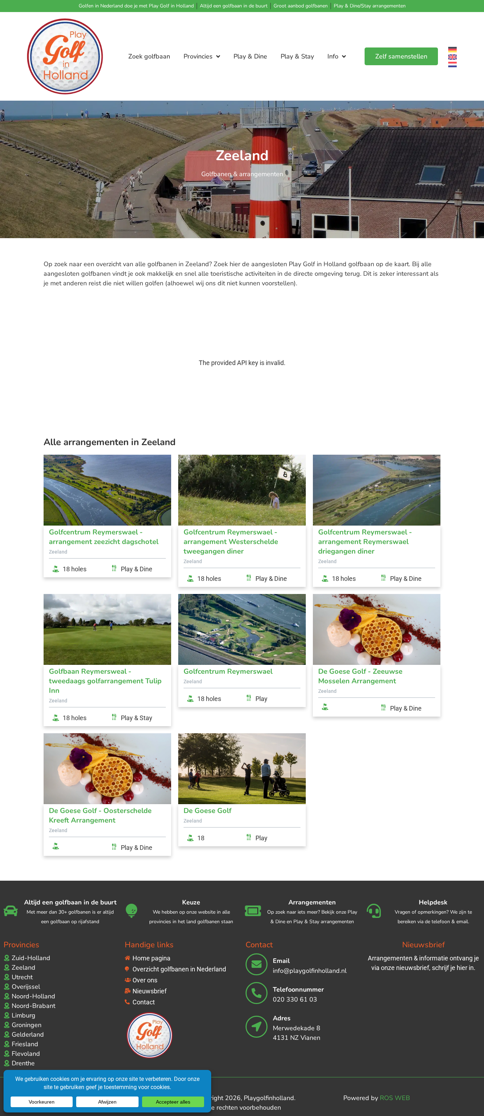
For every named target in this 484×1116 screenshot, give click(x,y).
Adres (282, 1018)
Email (281, 961)
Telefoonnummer (298, 989)
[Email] (257, 964)
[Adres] (257, 1027)
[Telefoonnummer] (257, 993)
